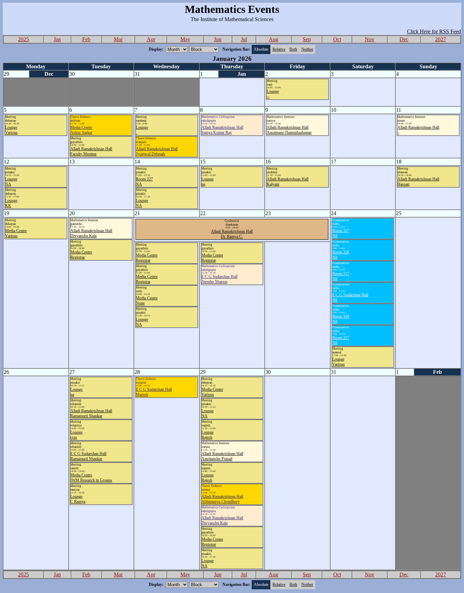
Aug (273, 39)
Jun (217, 39)
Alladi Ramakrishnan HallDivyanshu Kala (91, 233)
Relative (278, 49)
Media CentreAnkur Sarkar (81, 130)
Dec (403, 39)
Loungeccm (76, 435)
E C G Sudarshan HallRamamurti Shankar (88, 456)
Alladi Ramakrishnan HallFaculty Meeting (91, 151)
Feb (86, 39)
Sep (307, 39)
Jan (57, 39)
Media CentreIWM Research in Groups (91, 478)
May (185, 39)
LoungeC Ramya (77, 499)
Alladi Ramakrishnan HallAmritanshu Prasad (222, 456)
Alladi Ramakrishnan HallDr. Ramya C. (232, 234)
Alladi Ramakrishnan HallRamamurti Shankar (91, 413)
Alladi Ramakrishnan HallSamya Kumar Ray (222, 130)
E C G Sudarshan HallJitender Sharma (219, 279)
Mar (118, 39)
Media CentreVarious (16, 233)
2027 (440, 39)
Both (293, 49)
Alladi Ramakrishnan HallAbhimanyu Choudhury (222, 499)
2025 (23, 39)
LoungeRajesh (207, 435)
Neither (307, 49)
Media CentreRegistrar (81, 255)
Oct (337, 39)
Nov (369, 39)
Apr (151, 39)
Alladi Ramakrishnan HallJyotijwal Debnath (157, 151)
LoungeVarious (11, 130)
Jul (244, 39)
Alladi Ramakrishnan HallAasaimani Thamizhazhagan (289, 130)
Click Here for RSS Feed (434, 31)
